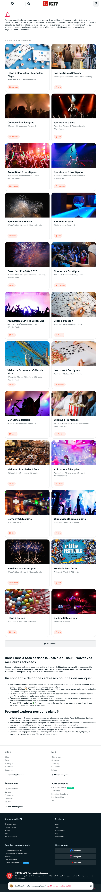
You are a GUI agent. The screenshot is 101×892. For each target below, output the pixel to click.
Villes (8, 752)
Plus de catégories (61, 775)
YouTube (77, 862)
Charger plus (52, 644)
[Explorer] (12, 3)
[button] (91, 886)
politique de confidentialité (59, 886)
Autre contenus (59, 783)
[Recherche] (33, 4)
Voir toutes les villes (16, 775)
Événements (11, 783)
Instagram (77, 856)
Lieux (54, 752)
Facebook (77, 850)
